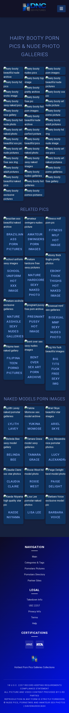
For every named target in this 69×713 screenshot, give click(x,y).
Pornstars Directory (34, 574)
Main (34, 556)
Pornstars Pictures (35, 568)
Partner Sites (34, 580)
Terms (34, 617)
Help (34, 623)
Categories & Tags (34, 562)
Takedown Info (34, 599)
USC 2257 (34, 605)
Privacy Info (34, 611)
